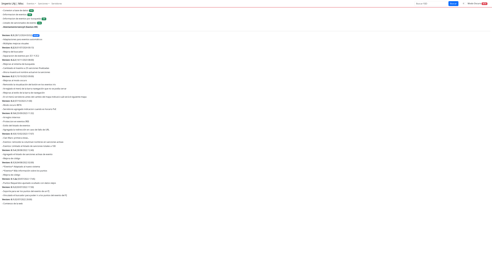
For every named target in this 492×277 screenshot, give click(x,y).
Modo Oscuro (474, 3)
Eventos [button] (30, 3)
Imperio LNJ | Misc (13, 3)
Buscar (453, 3)
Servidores (57, 3)
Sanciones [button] (43, 3)
